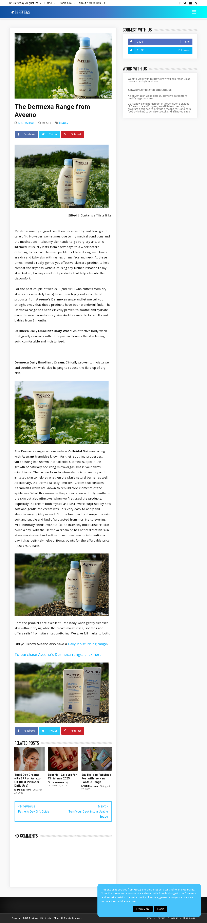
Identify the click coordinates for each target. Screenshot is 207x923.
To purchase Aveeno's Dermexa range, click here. (58, 654)
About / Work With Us (92, 2)
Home (48, 2)
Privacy (161, 918)
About (174, 918)
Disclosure (65, 2)
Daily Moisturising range (87, 644)
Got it (160, 909)
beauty (63, 123)
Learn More (143, 909)
